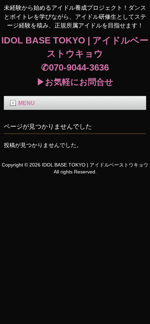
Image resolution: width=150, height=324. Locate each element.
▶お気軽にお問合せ (75, 82)
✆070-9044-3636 (75, 67)
